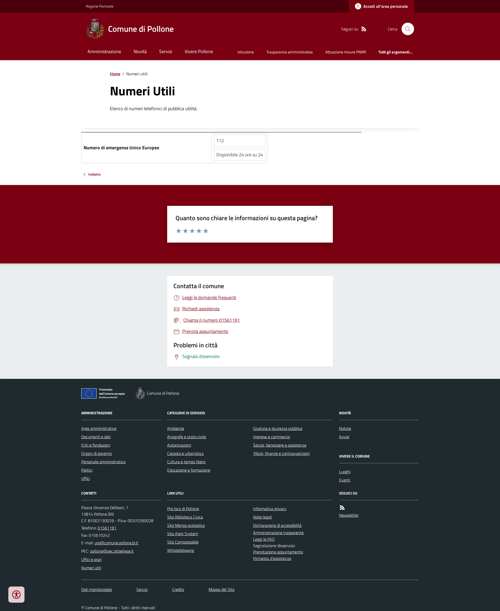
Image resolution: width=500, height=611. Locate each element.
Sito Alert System (182, 533)
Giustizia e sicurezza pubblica (277, 428)
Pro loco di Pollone (183, 508)
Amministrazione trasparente (278, 532)
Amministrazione (104, 51)
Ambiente (175, 428)
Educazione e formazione (188, 470)
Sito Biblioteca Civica (185, 517)
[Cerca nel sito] (405, 29)
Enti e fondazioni (95, 445)
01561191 (107, 528)
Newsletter (349, 515)
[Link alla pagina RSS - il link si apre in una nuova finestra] (364, 29)
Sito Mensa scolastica (186, 525)
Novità (140, 51)
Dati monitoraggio (96, 589)
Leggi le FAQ (264, 539)
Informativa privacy (269, 508)
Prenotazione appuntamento (278, 552)
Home (115, 74)
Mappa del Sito (221, 589)
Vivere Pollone (199, 51)
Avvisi (344, 437)
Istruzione (246, 52)
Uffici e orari (91, 559)
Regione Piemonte (100, 6)
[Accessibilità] (16, 594)
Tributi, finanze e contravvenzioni (281, 453)
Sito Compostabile (182, 542)
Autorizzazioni (179, 445)
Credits (178, 589)
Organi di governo (96, 453)
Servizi (165, 51)
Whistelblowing (180, 550)
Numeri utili (91, 568)
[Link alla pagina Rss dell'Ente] (342, 507)
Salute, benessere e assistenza (279, 445)
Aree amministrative (98, 428)
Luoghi (345, 471)
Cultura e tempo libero (186, 462)
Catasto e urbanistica (185, 453)
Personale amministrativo (103, 462)
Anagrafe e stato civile (186, 437)
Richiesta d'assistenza (272, 558)
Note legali (262, 517)
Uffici (85, 478)
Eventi (344, 480)
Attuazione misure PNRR (345, 52)
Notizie (345, 428)
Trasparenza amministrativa (289, 52)
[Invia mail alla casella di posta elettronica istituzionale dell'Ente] (116, 543)
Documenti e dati (96, 437)
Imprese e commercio (271, 437)
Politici (86, 470)
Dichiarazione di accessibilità (277, 525)
